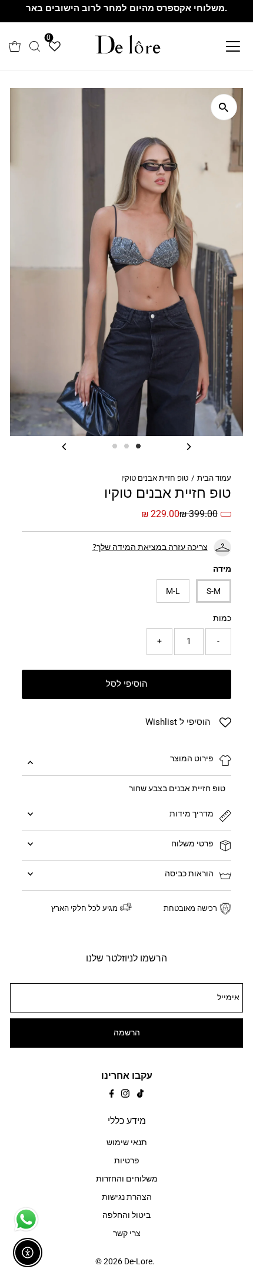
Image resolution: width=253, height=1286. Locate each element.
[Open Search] (34, 46)
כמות (222, 618)
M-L (173, 591)
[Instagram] (125, 1095)
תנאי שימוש (126, 1142)
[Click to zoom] (224, 107)
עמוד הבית (214, 478)
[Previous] (64, 446)
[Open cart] (15, 46)
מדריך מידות (191, 814)
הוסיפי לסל (127, 684)
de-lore (138, 1262)
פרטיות (126, 1161)
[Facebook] (111, 1095)
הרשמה (127, 1033)
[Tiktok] (140, 1095)
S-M (214, 591)
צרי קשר (127, 1233)
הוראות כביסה (189, 874)
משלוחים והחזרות (127, 1179)
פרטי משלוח (192, 844)
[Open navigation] (220, 46)
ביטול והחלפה (126, 1215)
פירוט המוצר (192, 759)
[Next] (188, 446)
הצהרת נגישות (127, 1197)
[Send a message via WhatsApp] (26, 1219)
